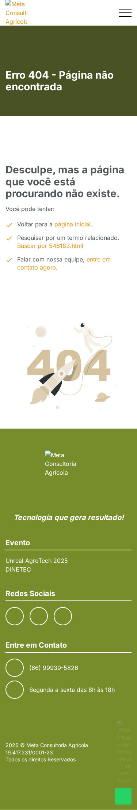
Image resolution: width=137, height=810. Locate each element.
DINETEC (18, 569)
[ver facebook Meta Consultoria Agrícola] (14, 616)
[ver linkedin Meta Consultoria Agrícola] (63, 616)
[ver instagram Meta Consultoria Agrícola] (39, 616)
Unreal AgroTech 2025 (36, 560)
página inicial (72, 224)
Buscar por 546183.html (50, 245)
